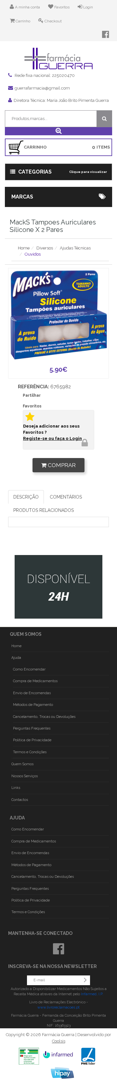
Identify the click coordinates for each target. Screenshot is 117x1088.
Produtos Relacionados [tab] (43, 510)
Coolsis (58, 1041)
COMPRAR (61, 465)
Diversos (44, 248)
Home (24, 248)
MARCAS (22, 197)
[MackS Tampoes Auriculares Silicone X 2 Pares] (58, 314)
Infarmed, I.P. (92, 994)
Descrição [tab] (26, 497)
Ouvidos (33, 254)
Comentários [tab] (66, 497)
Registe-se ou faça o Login (52, 438)
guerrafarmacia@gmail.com (42, 88)
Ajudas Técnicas (75, 248)
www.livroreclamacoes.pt (58, 1007)
